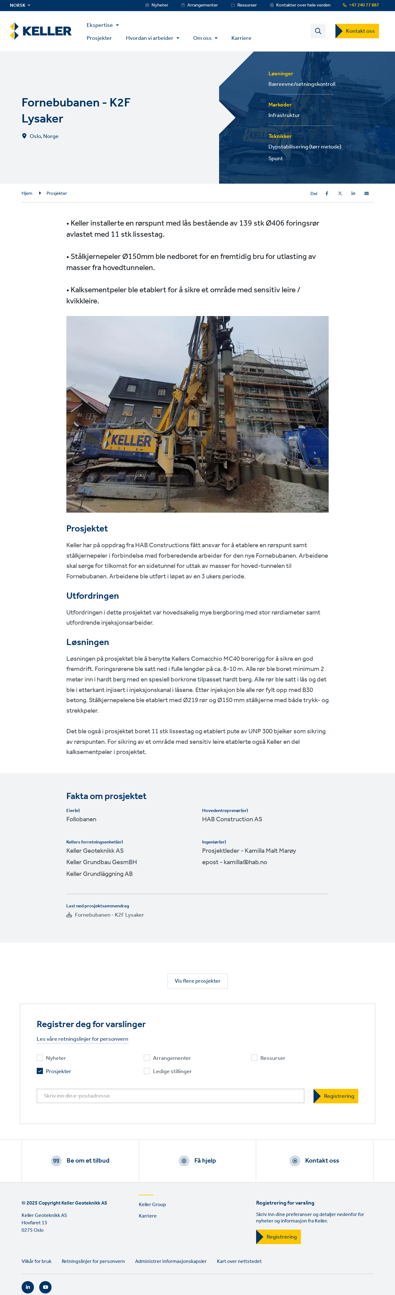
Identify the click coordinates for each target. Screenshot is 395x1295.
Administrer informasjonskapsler (171, 1261)
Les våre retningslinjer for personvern (82, 1039)
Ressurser (247, 5)
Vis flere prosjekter (198, 981)
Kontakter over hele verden (303, 5)
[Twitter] (340, 193)
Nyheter (160, 5)
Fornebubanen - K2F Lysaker (109, 915)
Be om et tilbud (88, 1161)
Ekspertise (100, 25)
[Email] (366, 193)
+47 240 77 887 (364, 5)
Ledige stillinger (172, 1072)
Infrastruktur (284, 115)
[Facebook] (327, 193)
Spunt (275, 158)
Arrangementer (202, 5)
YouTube (45, 1287)
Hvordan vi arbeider (149, 38)
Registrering (282, 1237)
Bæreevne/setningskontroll (301, 84)
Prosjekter (99, 38)
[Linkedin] (353, 193)
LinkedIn (28, 1287)
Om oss (202, 38)
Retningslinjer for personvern (93, 1261)
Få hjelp (205, 1161)
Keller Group (152, 1205)
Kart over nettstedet (239, 1261)
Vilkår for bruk (37, 1261)
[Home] (41, 31)
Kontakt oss (360, 31)
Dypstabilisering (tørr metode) (304, 147)
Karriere (241, 38)
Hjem (27, 193)
